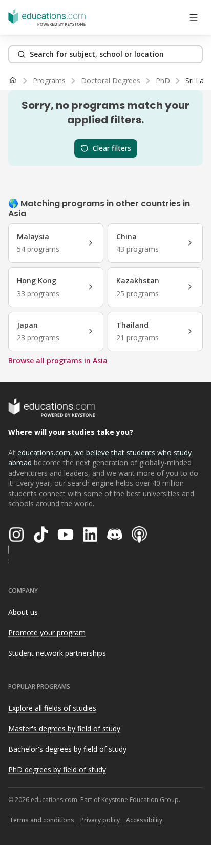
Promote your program (47, 632)
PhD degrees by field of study (57, 769)
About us (23, 612)
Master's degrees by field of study (64, 728)
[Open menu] (193, 17)
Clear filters (112, 148)
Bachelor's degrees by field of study (67, 749)
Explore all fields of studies (52, 708)
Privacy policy (100, 820)
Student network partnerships (57, 653)
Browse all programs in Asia (58, 360)
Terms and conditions (41, 820)
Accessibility (144, 820)
